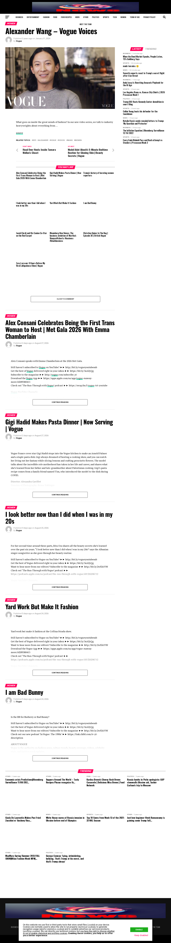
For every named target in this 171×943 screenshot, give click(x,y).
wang (70, 140)
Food (55, 17)
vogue (53, 140)
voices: (62, 140)
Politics (95, 17)
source (19, 132)
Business (19, 17)
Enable (139, 930)
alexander (43, 140)
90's (34, 140)
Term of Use (135, 17)
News (77, 17)
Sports (106, 17)
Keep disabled (141, 935)
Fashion (46, 17)
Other (85, 17)
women (78, 140)
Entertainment (33, 17)
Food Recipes (66, 17)
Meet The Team (86, 24)
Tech (115, 17)
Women (123, 17)
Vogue (19, 41)
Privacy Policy (149, 17)
